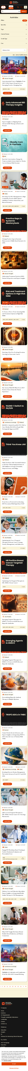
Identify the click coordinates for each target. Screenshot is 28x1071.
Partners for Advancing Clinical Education (11, 1036)
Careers (3, 1021)
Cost (2, 43)
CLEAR (24, 20)
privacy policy (7, 1060)
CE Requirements (5, 1015)
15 (18, 986)
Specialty (3, 24)
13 (12, 986)
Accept (14, 1063)
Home (2, 1010)
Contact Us (4, 1023)
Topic (2, 29)
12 (10, 986)
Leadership (4, 1019)
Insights (3, 1032)
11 (7, 986)
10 (4, 986)
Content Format (5, 34)
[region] (14, 1059)
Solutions (3, 1013)
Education (3, 1030)
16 (20, 986)
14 (15, 986)
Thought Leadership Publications (9, 1017)
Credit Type (4, 38)
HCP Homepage (5, 1042)
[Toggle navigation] (25, 7)
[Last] (23, 986)
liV (1, 1034)
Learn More (7, 93)
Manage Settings (14, 1068)
